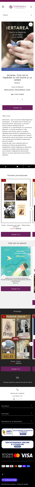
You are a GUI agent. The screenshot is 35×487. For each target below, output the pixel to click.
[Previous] (4, 209)
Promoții (17, 311)
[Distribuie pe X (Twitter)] (17, 166)
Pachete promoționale (17, 175)
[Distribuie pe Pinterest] (29, 166)
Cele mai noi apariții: (17, 243)
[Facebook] (2, 475)
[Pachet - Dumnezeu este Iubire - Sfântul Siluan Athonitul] (16, 201)
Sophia (28, 89)
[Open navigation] (3, 6)
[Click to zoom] (31, 24)
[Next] (31, 209)
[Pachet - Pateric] (16, 337)
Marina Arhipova (9, 89)
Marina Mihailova (20, 89)
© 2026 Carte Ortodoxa (8, 484)
